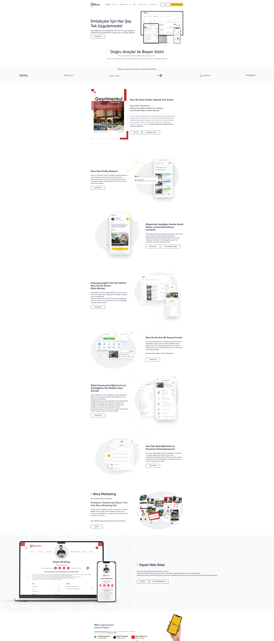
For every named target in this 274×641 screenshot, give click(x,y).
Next (129, 115)
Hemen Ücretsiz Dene (176, 4)
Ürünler (115, 4)
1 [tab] (92, 143)
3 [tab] (96, 143)
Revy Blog (153, 4)
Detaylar (136, 132)
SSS (130, 4)
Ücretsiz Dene (97, 36)
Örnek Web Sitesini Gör (159, 581)
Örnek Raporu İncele (151, 132)
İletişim (135, 4)
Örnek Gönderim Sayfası (170, 246)
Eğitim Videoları (143, 4)
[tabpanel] (109, 114)
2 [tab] (94, 143)
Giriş (165, 4)
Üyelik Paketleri (123, 4)
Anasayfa (108, 4)
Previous (89, 115)
